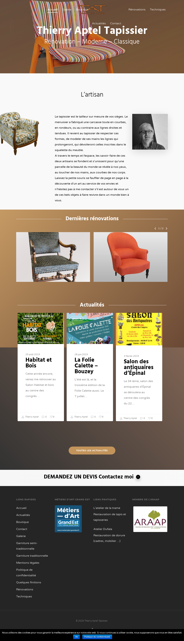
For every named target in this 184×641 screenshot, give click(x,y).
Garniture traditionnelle (32, 556)
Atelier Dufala (102, 529)
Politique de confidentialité (26, 572)
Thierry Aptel (32, 417)
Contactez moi (116, 477)
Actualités (99, 23)
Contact (115, 23)
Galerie (67, 9)
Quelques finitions (28, 582)
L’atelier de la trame (106, 508)
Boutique (82, 9)
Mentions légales (27, 563)
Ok (76, 637)
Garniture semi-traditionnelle (27, 546)
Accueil (52, 9)
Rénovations (137, 9)
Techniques (158, 9)
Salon (27, 318)
